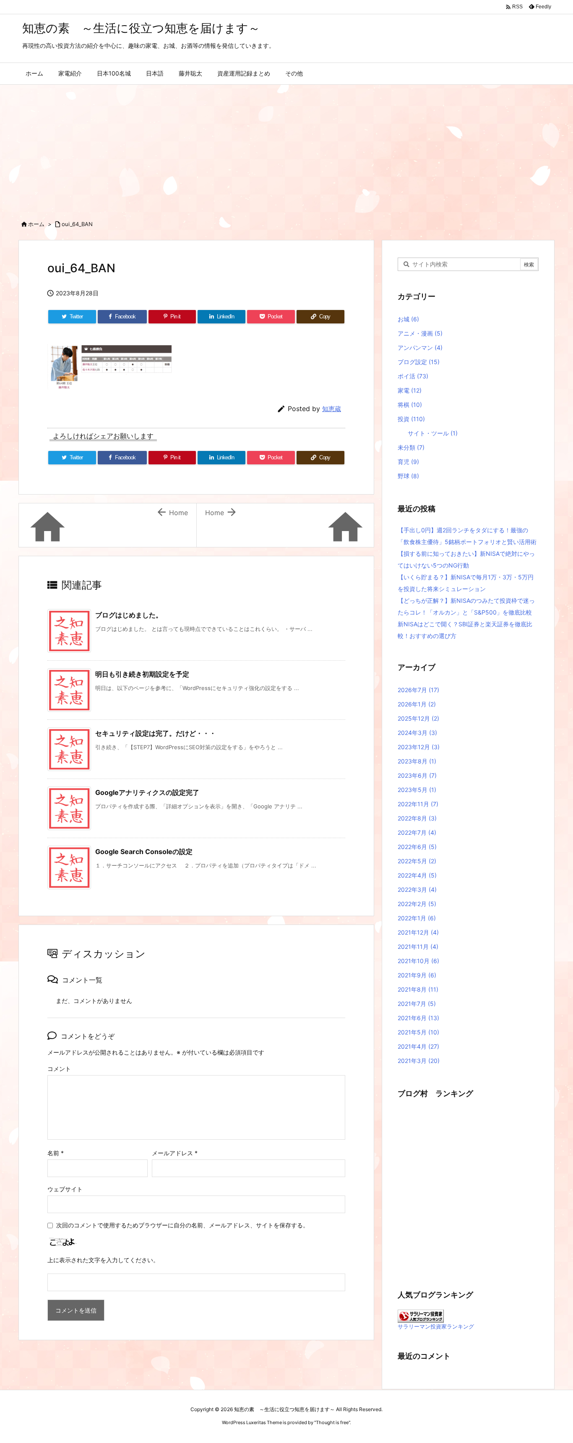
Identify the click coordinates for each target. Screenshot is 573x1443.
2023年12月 (419, 746)
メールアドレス (175, 1152)
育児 (408, 461)
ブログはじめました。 (128, 615)
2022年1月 (417, 918)
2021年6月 (418, 1017)
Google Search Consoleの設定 (144, 851)
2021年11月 (418, 946)
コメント (59, 1068)
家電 (410, 390)
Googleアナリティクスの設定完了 (147, 792)
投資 (411, 418)
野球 (408, 475)
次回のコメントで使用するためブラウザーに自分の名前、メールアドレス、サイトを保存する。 (182, 1225)
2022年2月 (417, 903)
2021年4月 (418, 1046)
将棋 (410, 404)
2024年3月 (417, 732)
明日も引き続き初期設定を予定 (142, 674)
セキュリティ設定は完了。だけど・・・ (155, 733)
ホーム (36, 224)
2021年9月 (417, 975)
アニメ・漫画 (420, 333)
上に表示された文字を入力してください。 (103, 1259)
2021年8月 (418, 989)
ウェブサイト (65, 1189)
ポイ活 (413, 376)
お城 (408, 319)
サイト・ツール (433, 433)
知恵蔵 (331, 409)
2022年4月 (417, 875)
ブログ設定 (419, 361)
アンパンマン (420, 347)
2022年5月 (417, 861)
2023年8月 (417, 761)
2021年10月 (418, 960)
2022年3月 (417, 889)
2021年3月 (419, 1060)
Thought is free (332, 1422)
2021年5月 (418, 1032)
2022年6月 (417, 846)
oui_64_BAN (77, 224)
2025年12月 (418, 718)
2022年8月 (417, 818)
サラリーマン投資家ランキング (436, 1326)
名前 (55, 1152)
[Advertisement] (286, 147)
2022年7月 (417, 832)
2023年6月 (417, 775)
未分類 (411, 447)
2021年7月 (417, 1003)
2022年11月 (418, 803)
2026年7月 (418, 689)
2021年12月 (418, 932)
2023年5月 (417, 789)
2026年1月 (417, 704)
